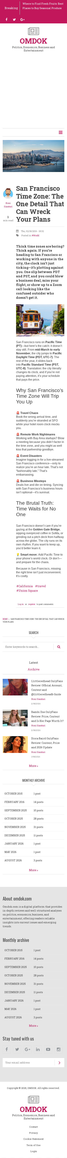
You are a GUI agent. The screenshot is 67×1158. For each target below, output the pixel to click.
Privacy (33, 1133)
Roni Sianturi (38, 699)
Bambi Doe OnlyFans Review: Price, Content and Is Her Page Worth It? (47, 716)
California (25, 586)
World (36, 235)
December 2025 (14, 835)
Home (5, 619)
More (32, 766)
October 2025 (13, 818)
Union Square (28, 590)
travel (41, 586)
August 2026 (13, 860)
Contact (33, 1126)
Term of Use (33, 1145)
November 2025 (15, 827)
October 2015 (13, 793)
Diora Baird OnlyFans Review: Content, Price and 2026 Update (45, 743)
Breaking (11, 8)
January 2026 (14, 843)
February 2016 (14, 802)
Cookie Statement (33, 1139)
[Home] (33, 31)
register (31, 604)
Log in (21, 604)
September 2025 (15, 810)
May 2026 (10, 852)
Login (33, 1151)
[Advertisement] (33, 92)
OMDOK (33, 41)
